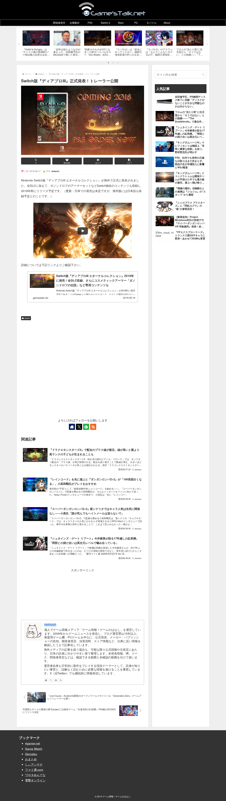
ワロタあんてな (35, 775)
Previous (18, 44)
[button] (129, 161)
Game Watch (33, 749)
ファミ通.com (34, 769)
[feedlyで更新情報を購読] (86, 427)
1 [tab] (108, 62)
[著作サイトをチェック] (72, 427)
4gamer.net (32, 743)
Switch (27, 318)
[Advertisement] (82, 344)
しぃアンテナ (34, 764)
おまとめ (31, 759)
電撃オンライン (35, 780)
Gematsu (31, 754)
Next (207, 44)
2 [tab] (113, 62)
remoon (50, 624)
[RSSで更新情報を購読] (93, 427)
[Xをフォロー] (79, 427)
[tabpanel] (36, 43)
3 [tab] (117, 62)
